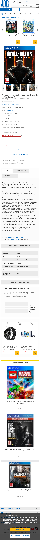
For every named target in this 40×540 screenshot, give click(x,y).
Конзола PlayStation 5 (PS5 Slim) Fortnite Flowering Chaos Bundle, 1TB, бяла (28, 348)
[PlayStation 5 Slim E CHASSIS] (28, 340)
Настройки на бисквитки (20, 535)
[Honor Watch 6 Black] (10, 340)
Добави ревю (6, 104)
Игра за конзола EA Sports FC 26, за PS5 (11, 34)
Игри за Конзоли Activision (27, 14)
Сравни (21, 163)
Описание (7, 170)
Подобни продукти (10, 17)
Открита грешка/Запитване (19, 160)
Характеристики (21, 170)
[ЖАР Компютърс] (5, 4)
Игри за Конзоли (14, 14)
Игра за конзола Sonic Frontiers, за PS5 (28, 34)
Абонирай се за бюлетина (20, 154)
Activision (10, 110)
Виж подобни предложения (20, 149)
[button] (2, 30)
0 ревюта (19, 101)
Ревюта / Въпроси (10, 176)
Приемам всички (20, 529)
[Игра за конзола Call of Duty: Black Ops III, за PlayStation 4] (20, 65)
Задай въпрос (15, 104)
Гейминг (6, 14)
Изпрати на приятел (10, 163)
